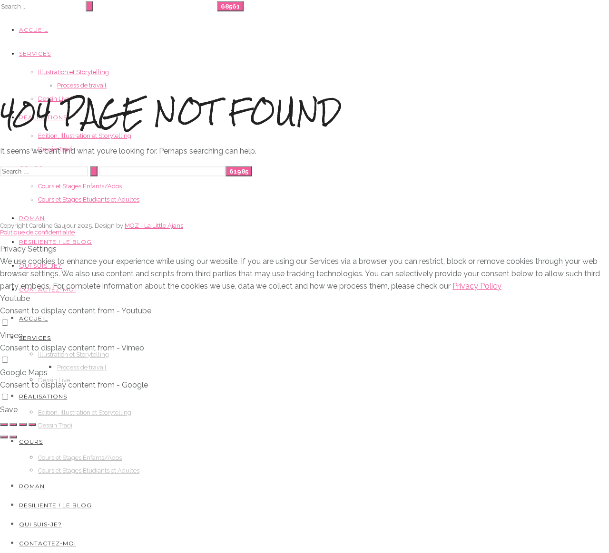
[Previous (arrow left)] (4, 437)
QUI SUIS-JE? (40, 524)
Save (9, 409)
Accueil (33, 29)
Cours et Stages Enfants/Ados (80, 186)
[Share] (13, 424)
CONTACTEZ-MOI (47, 543)
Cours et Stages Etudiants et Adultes (88, 199)
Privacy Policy (476, 286)
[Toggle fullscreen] (23, 424)
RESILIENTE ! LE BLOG (55, 241)
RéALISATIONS (43, 396)
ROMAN (32, 218)
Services (35, 53)
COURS (31, 441)
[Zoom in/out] (32, 424)
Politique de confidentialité (37, 232)
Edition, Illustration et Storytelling (84, 135)
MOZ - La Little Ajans (154, 225)
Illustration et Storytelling (73, 72)
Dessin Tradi (55, 425)
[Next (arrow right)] (13, 437)
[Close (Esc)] (4, 424)
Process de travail (82, 85)
